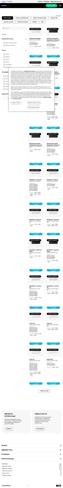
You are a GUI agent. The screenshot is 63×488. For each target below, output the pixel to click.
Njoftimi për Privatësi (17, 98)
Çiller (42, 22)
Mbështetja (46, 1)
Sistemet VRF (54, 18)
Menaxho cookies (16, 102)
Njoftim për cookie (6, 466)
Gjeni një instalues (51, 5)
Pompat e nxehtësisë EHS (22, 18)
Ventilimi (34, 22)
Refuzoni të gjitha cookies (34, 102)
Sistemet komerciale (23, 22)
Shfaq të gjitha (7, 18)
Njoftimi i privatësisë (7, 468)
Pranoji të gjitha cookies (33, 107)
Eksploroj (40, 1)
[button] (14, 39)
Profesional (9, 1)
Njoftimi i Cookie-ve (48, 97)
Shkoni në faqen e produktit (35, 56)
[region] (31, 89)
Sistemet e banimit (8, 22)
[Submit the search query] (3, 28)
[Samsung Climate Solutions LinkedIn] (60, 486)
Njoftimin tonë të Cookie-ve (29, 71)
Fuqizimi (4, 1)
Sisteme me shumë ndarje (39, 18)
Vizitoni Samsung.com (55, 1)
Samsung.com (5, 473)
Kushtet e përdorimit (7, 470)
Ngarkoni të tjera (44, 391)
